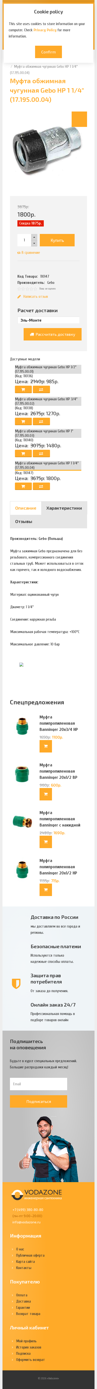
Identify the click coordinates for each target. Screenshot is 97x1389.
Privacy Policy (45, 30)
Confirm (48, 51)
